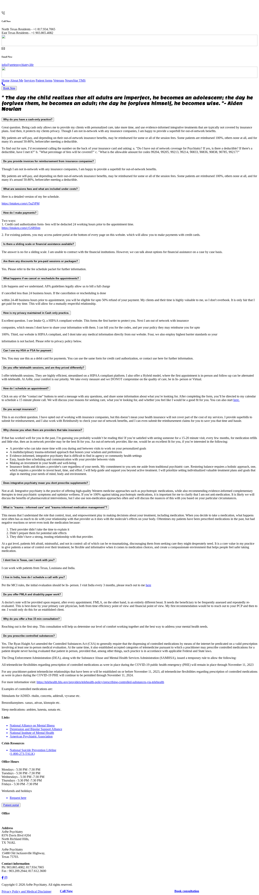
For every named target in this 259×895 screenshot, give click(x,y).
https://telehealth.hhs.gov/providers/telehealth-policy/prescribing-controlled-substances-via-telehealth (100, 682)
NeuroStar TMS (75, 80)
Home (6, 80)
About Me (16, 80)
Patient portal (11, 805)
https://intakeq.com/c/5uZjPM (20, 203)
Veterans (58, 80)
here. (236, 400)
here (148, 585)
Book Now (9, 88)
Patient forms (44, 80)
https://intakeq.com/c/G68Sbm (21, 228)
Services (29, 80)
